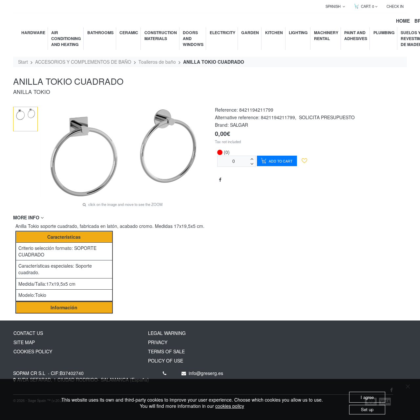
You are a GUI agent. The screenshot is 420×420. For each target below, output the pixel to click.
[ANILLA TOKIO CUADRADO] (25, 114)
